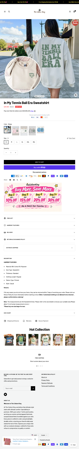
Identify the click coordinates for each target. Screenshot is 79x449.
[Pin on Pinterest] (14, 180)
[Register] (33, 388)
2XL (28, 142)
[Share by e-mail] (20, 180)
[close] (35, 439)
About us (44, 377)
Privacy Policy (45, 380)
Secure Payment (43, 321)
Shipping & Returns (13, 321)
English (43, 435)
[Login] (70, 12)
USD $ (35, 435)
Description (8, 258)
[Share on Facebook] (10, 180)
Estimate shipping (12, 247)
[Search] (9, 12)
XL (22, 142)
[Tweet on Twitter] (17, 180)
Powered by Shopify (45, 440)
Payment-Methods (47, 383)
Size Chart (72, 138)
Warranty (28, 321)
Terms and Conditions (48, 386)
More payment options (39, 172)
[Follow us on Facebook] (5, 394)
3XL (34, 142)
